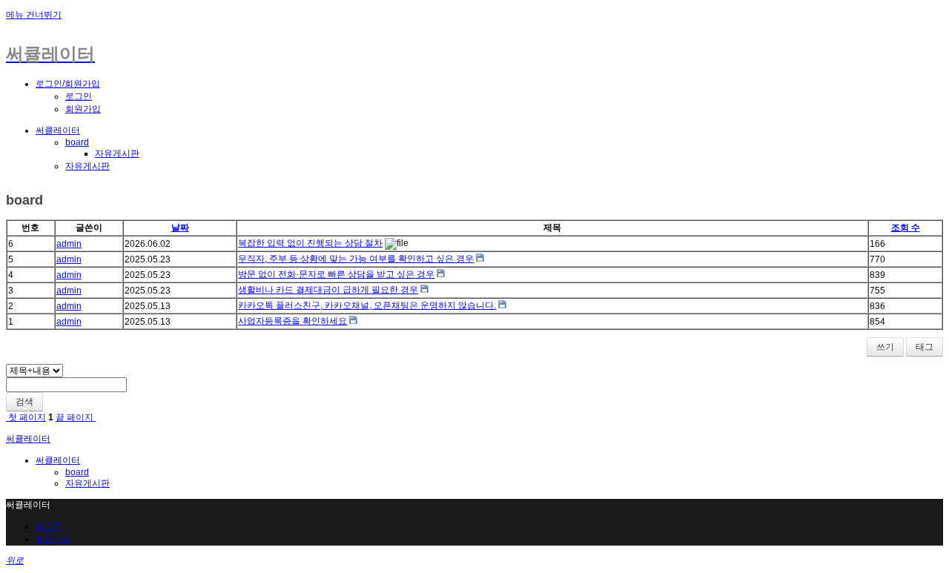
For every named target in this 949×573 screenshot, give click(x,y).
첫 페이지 (26, 417)
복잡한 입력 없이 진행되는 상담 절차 (310, 243)
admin (69, 244)
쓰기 (885, 347)
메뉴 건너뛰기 (34, 15)
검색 (24, 402)
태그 (924, 347)
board (77, 142)
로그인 (78, 96)
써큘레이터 (58, 130)
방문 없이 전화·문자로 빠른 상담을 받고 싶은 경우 (336, 274)
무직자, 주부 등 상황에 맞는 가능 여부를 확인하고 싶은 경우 (356, 259)
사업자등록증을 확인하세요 (292, 321)
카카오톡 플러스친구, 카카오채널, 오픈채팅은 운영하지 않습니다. (367, 305)
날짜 (180, 227)
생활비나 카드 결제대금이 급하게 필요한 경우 (328, 290)
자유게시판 (117, 153)
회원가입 (83, 109)
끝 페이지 (76, 417)
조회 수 (905, 227)
